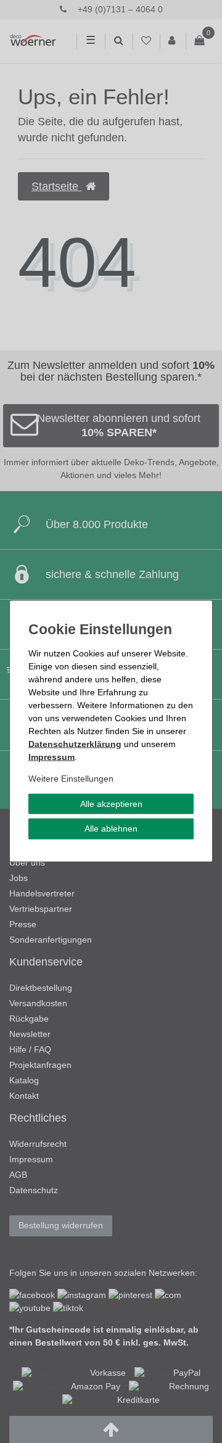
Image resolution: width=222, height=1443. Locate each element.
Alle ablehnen (111, 828)
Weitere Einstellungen (70, 778)
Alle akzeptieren (111, 803)
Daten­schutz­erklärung (74, 743)
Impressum (51, 756)
